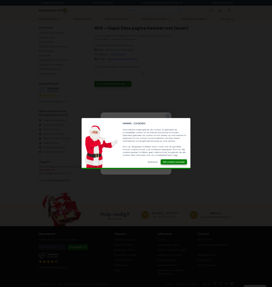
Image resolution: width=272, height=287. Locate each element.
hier (176, 155)
